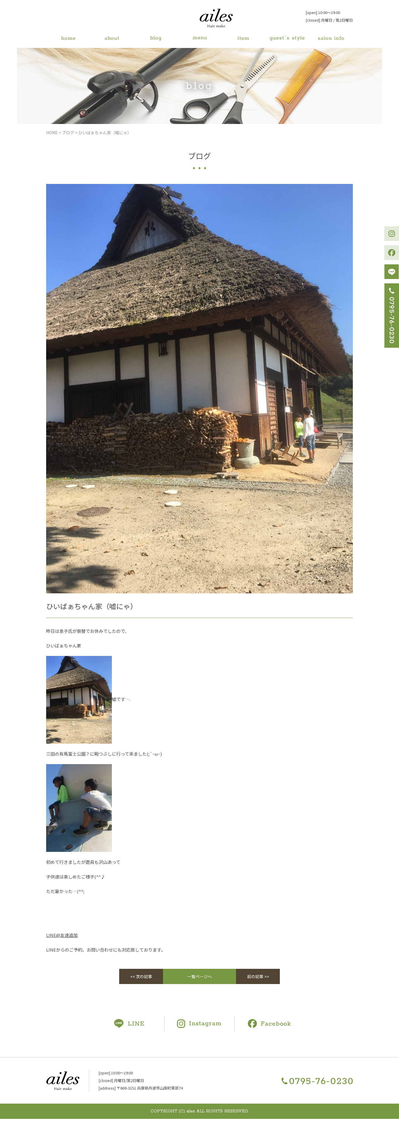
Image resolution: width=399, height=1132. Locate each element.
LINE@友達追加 (62, 935)
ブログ (68, 132)
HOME (52, 132)
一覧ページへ (199, 976)
